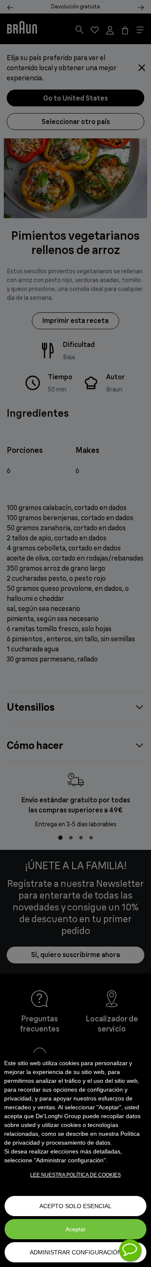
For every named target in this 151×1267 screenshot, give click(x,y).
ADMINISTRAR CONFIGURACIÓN (76, 1252)
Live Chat (130, 1250)
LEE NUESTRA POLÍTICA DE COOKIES (75, 1175)
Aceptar (75, 1229)
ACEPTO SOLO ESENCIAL (75, 1206)
